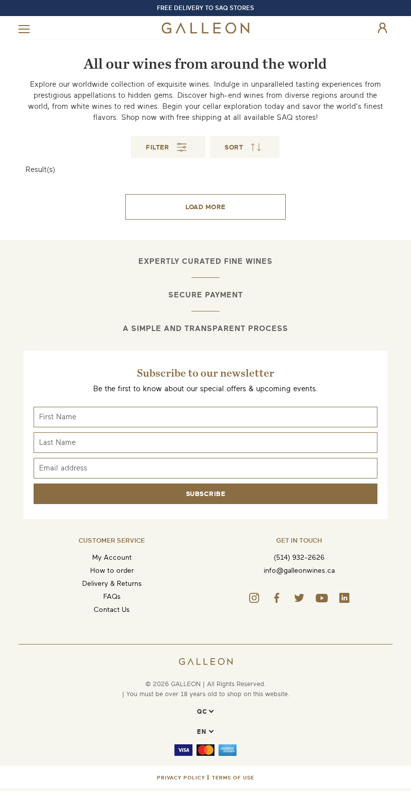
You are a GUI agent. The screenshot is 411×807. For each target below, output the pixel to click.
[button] (245, 147)
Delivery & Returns (112, 583)
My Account (112, 557)
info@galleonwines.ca (299, 570)
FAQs (112, 596)
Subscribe (206, 494)
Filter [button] (157, 147)
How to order (112, 570)
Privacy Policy (181, 777)
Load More (205, 207)
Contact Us (112, 609)
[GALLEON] (206, 31)
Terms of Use (233, 777)
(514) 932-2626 (299, 557)
